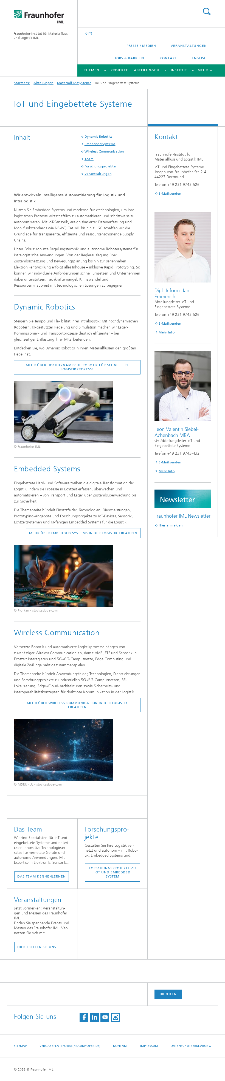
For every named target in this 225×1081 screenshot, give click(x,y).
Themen (91, 70)
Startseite (22, 83)
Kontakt (168, 58)
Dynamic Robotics (99, 136)
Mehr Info (167, 332)
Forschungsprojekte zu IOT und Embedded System (112, 872)
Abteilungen (146, 70)
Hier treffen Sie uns (36, 947)
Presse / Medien (141, 46)
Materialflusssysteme (74, 83)
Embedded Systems (100, 144)
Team (89, 159)
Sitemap (20, 1046)
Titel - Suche (206, 11)
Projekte (119, 70)
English (199, 58)
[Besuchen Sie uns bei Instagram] (115, 1017)
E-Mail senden (170, 193)
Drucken (168, 994)
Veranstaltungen (189, 46)
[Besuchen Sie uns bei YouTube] (104, 1017)
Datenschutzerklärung (191, 1046)
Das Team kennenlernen (41, 876)
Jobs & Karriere (130, 58)
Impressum (149, 1046)
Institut (179, 70)
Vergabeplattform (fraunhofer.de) (70, 1046)
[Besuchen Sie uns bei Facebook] (84, 1017)
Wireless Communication (104, 151)
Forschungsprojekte (100, 166)
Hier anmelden (170, 525)
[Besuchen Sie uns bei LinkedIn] (94, 1017)
